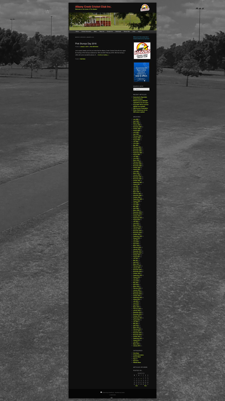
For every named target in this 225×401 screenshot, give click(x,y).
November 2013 (137, 334)
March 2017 (136, 264)
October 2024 (136, 138)
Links (133, 31)
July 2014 (135, 321)
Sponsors (136, 360)
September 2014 (137, 318)
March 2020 (136, 210)
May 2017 (135, 260)
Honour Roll (127, 31)
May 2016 (135, 282)
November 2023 (137, 151)
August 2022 (136, 169)
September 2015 (137, 297)
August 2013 (136, 340)
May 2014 (135, 323)
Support (140, 31)
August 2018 (136, 238)
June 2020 (136, 205)
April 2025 (136, 134)
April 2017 (136, 262)
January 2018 (136, 249)
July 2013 (135, 342)
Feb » (145, 386)
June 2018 (136, 242)
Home (77, 31)
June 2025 (136, 132)
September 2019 (137, 218)
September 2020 (137, 199)
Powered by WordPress (108, 392)
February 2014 (137, 329)
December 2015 (137, 292)
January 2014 (136, 331)
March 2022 (136, 173)
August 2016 (136, 277)
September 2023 (137, 152)
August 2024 (136, 139)
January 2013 (136, 346)
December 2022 (137, 164)
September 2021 (137, 182)
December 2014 (137, 312)
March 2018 (136, 245)
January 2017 (136, 268)
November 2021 (137, 179)
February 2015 (137, 308)
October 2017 (136, 255)
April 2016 (136, 284)
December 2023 (137, 149)
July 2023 (135, 156)
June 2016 (136, 281)
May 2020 (135, 206)
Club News (82, 59)
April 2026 (136, 121)
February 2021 (137, 193)
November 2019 (137, 214)
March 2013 (136, 344)
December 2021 (137, 177)
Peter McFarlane (94, 46)
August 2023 (136, 154)
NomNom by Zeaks (120, 392)
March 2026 (136, 123)
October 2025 (136, 128)
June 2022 (136, 171)
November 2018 (137, 232)
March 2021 (136, 192)
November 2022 (137, 165)
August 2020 (136, 201)
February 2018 (137, 247)
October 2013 (136, 336)
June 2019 (136, 223)
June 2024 (136, 143)
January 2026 (136, 125)
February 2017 (137, 266)
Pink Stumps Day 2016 (85, 43)
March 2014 (136, 327)
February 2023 (137, 162)
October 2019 (136, 216)
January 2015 (136, 310)
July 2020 (135, 203)
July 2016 (135, 279)
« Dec (136, 386)
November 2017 (137, 253)
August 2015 (136, 299)
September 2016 (137, 275)
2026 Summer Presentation (140, 108)
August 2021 (136, 184)
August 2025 (136, 130)
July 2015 (135, 301)
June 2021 (136, 188)
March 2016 (136, 286)
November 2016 (137, 271)
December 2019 (137, 212)
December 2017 (137, 251)
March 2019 (136, 225)
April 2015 (136, 305)
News (95, 31)
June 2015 (136, 303)
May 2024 (135, 145)
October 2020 (136, 197)
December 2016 (137, 269)
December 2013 (137, 333)
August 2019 (136, 219)
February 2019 (137, 227)
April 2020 (136, 208)
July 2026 (135, 119)
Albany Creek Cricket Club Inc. (93, 6)
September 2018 (137, 236)
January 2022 (136, 175)
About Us (101, 31)
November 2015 (137, 294)
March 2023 (136, 160)
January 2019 (136, 229)
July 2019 (135, 221)
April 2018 (136, 243)
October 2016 (136, 273)
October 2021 (136, 180)
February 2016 (137, 288)
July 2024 (135, 141)
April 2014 (136, 325)
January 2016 (136, 290)
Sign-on (135, 359)
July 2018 (135, 240)
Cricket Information (86, 31)
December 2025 (137, 127)
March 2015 (136, 307)
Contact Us (110, 31)
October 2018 (136, 234)
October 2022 (136, 167)
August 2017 (136, 256)
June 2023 (136, 158)
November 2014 (137, 314)
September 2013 (137, 338)
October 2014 (136, 316)
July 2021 (135, 186)
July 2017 (135, 258)
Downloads (118, 31)
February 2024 (137, 147)
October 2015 (136, 295)
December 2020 (137, 195)
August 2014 (136, 320)
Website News (137, 362)
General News (137, 357)
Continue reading (103, 55)
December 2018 (137, 231)
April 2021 (136, 190)
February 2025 (137, 136)
